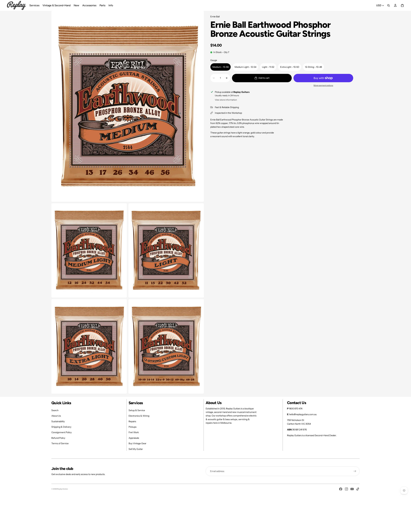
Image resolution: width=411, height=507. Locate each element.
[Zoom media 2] (89, 250)
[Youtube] (352, 489)
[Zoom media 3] (166, 250)
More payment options (323, 85)
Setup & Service (137, 410)
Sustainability (58, 421)
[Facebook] (341, 489)
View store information (226, 99)
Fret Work (134, 432)
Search (54, 410)
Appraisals (134, 437)
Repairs (132, 421)
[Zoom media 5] (166, 346)
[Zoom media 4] (89, 346)
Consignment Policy (61, 432)
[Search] (388, 5)
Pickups (132, 426)
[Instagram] (346, 489)
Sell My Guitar (136, 449)
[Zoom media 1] (127, 106)
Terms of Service (60, 443)
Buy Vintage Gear (137, 443)
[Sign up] (354, 471)
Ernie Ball (215, 16)
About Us (56, 415)
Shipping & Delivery (61, 426)
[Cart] (402, 5)
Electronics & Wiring (139, 415)
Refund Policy (58, 437)
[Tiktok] (358, 489)
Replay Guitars (62, 489)
